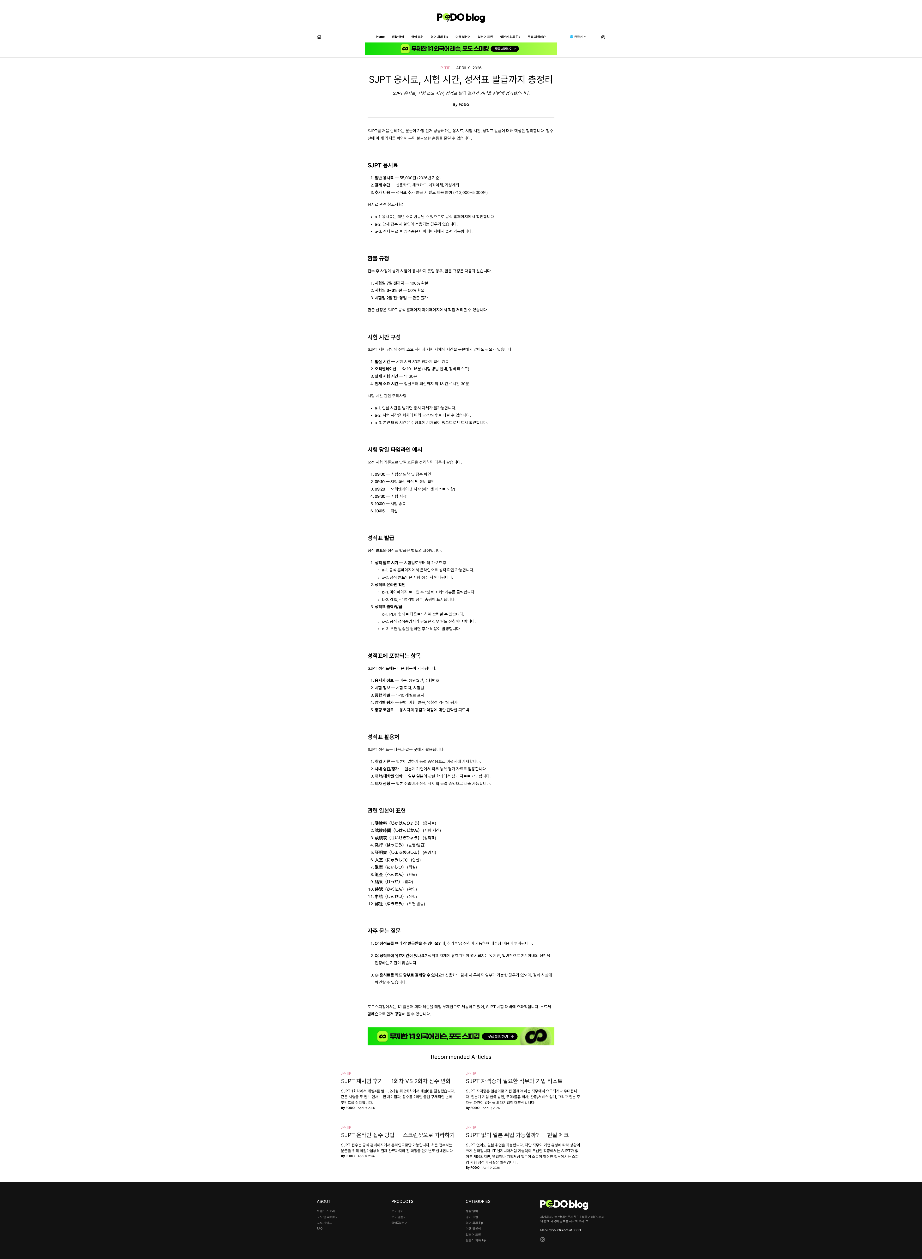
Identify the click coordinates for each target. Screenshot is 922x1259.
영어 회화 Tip (439, 37)
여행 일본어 (463, 37)
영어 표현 (417, 37)
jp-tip (444, 68)
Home (380, 37)
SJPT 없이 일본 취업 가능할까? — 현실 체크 (517, 1135)
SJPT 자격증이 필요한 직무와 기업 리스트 (514, 1081)
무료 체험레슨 (537, 37)
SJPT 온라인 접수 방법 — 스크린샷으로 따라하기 (398, 1135)
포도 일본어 (398, 1217)
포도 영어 (397, 1211)
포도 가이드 (324, 1223)
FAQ (319, 1228)
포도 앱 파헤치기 (328, 1217)
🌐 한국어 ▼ (578, 37)
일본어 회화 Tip (510, 37)
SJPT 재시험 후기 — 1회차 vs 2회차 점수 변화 (396, 1081)
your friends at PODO (566, 1230)
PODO (464, 104)
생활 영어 (398, 37)
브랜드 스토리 (326, 1211)
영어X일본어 (399, 1223)
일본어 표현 (485, 37)
